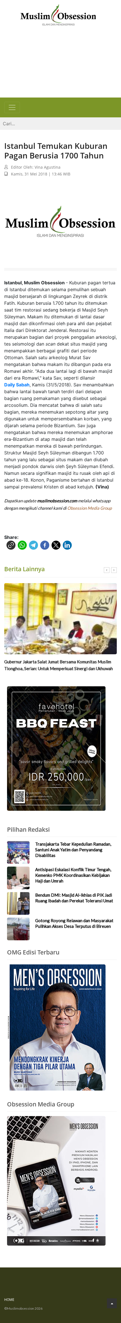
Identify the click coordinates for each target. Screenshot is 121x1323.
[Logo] (58, 14)
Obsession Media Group (89, 508)
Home (9, 1299)
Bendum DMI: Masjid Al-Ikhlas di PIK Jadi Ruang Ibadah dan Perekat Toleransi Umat (74, 897)
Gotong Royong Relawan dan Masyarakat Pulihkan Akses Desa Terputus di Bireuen (74, 923)
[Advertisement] (60, 63)
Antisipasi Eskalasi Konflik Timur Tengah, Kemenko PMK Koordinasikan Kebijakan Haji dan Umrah (73, 875)
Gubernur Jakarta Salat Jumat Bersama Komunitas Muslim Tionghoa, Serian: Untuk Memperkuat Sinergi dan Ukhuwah (58, 665)
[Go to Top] (112, 1303)
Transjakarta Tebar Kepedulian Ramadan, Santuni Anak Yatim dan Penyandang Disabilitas (73, 849)
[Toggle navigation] (12, 107)
